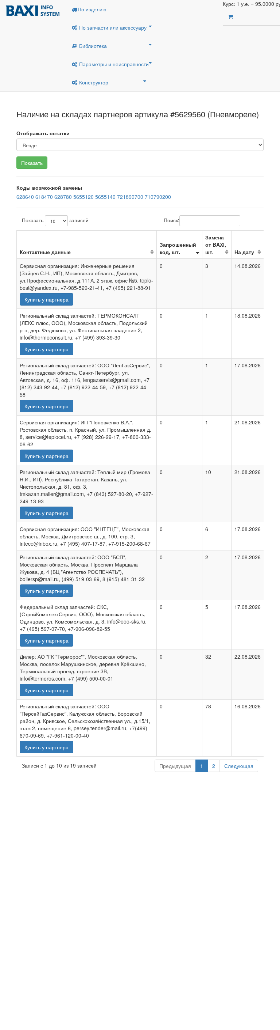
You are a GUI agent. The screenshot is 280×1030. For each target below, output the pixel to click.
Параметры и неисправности (113, 64)
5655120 (83, 196)
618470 (44, 196)
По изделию (92, 9)
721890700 (130, 196)
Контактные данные (45, 251)
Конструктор (93, 82)
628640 (25, 196)
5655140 (105, 196)
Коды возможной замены (49, 187)
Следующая (238, 765)
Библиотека (92, 45)
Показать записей (55, 220)
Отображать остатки (43, 133)
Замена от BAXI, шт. (215, 244)
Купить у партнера (46, 299)
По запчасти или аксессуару (112, 27)
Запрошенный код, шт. (178, 248)
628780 (63, 196)
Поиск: (171, 220)
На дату (244, 251)
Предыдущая (175, 765)
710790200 (158, 196)
